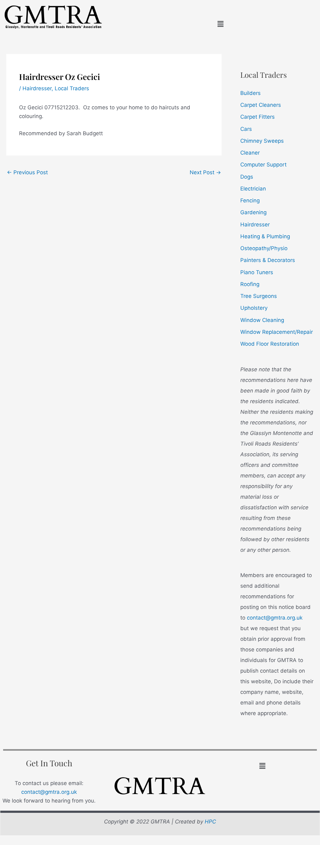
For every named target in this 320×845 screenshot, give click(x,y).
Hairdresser (37, 88)
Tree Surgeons (258, 296)
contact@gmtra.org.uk (274, 618)
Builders (250, 93)
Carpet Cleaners (260, 105)
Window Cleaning (262, 320)
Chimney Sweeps (262, 141)
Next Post (205, 172)
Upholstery (254, 308)
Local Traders (72, 88)
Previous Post (27, 172)
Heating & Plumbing (265, 236)
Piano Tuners (256, 272)
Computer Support (263, 164)
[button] (220, 24)
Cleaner (250, 153)
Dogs (246, 177)
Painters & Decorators (267, 260)
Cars (246, 129)
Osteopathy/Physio (264, 248)
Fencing (250, 200)
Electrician (253, 188)
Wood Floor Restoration (269, 344)
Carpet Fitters (257, 117)
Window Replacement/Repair (276, 332)
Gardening (253, 212)
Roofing (249, 284)
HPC (210, 821)
